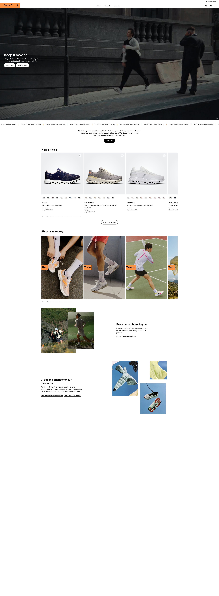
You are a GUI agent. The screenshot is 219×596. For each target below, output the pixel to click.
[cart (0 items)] (211, 6)
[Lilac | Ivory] (86, 197)
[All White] (128, 197)
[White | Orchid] (133, 197)
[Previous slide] (43, 302)
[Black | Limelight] (175, 197)
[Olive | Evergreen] (48, 197)
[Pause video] (217, 118)
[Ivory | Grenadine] (141, 197)
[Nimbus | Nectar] (137, 197)
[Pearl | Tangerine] (95, 197)
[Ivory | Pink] (155, 197)
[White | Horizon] (104, 197)
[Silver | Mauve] (99, 197)
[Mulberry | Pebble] (53, 197)
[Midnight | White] (44, 197)
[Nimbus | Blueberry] (108, 197)
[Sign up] (215, 6)
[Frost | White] (90, 197)
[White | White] (62, 197)
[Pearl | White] (66, 197)
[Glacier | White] (75, 197)
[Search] (206, 6)
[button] (9, 65)
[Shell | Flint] (150, 197)
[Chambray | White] (71, 197)
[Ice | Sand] (146, 197)
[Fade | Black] (159, 197)
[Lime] (170, 197)
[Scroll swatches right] (81, 198)
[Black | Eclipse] (57, 197)
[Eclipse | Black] (113, 197)
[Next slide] (47, 217)
